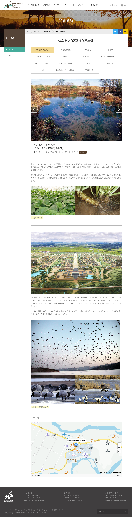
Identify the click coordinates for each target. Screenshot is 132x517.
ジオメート (82, 5)
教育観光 (57, 5)
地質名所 (46, 5)
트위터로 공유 (115, 31)
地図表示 (82, 152)
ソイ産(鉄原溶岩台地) (64, 50)
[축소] (119, 447)
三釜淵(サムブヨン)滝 (42, 56)
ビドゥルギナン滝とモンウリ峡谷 (111, 56)
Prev (34, 110)
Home (27, 31)
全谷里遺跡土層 (87, 70)
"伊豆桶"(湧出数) (60, 32)
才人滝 (87, 63)
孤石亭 (110, 50)
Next (119, 110)
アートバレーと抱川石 (65, 63)
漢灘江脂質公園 (13, 4)
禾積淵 (65, 56)
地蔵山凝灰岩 (87, 56)
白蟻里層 (110, 63)
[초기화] (119, 451)
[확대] (119, 444)
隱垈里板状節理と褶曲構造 (65, 70)
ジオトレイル (69, 5)
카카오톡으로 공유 (125, 31)
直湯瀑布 (88, 50)
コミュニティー (96, 5)
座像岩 (42, 70)
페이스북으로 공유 (120, 31)
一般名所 (10, 55)
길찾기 (118, 475)
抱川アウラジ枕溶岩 (42, 63)
